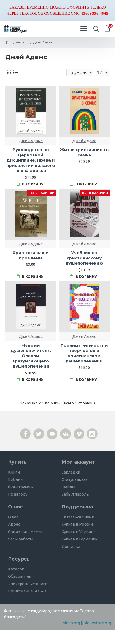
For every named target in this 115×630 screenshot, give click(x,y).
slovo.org (71, 623)
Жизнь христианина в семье (84, 152)
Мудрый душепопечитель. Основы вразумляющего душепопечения (31, 356)
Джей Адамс (31, 140)
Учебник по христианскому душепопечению (84, 258)
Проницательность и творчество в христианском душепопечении (84, 353)
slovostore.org (97, 623)
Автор (21, 42)
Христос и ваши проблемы (31, 255)
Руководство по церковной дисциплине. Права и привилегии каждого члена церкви (30, 160)
